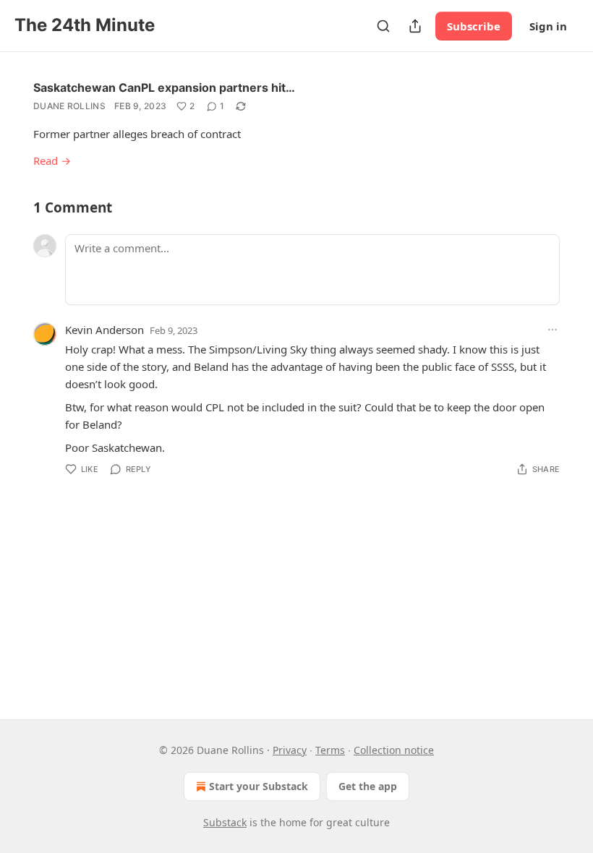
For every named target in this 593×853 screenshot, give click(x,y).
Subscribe (473, 26)
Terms (330, 750)
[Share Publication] (415, 26)
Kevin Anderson (104, 329)
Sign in (548, 26)
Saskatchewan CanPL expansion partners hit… (164, 87)
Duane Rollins (69, 105)
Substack (225, 822)
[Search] (383, 26)
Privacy (290, 750)
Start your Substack (258, 786)
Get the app (367, 786)
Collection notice (394, 750)
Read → (52, 160)
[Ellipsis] (552, 329)
